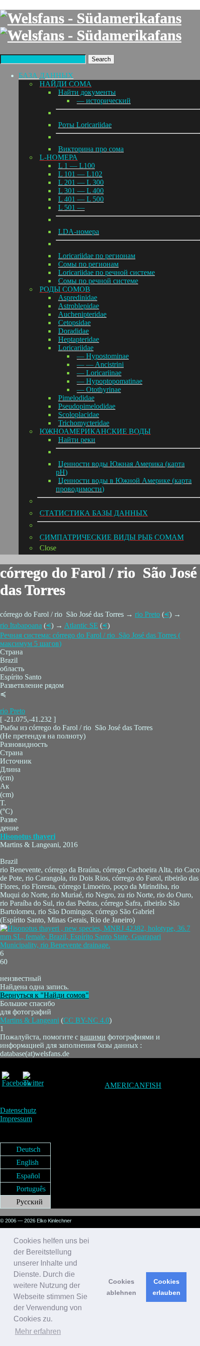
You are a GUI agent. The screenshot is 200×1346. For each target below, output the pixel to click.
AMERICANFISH (133, 1085)
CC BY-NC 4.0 (86, 1020)
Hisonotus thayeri (27, 836)
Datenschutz (18, 1110)
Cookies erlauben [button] (166, 1287)
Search (101, 59)
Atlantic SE (81, 625)
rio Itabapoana (21, 625)
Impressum (16, 1119)
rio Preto (147, 614)
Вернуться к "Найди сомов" (44, 995)
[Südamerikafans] (90, 27)
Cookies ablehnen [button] (121, 1287)
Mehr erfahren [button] (38, 1331)
